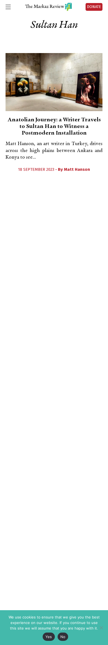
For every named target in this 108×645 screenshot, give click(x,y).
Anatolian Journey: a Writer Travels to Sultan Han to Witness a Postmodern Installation (54, 126)
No (63, 636)
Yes (48, 636)
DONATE (94, 6)
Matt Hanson (77, 169)
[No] (101, 627)
